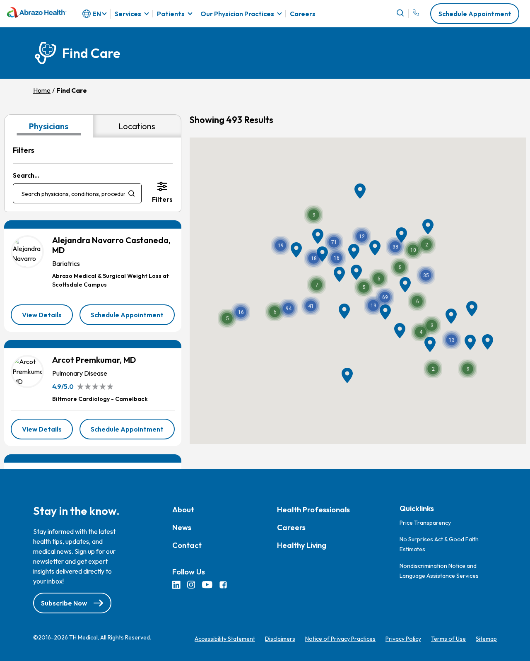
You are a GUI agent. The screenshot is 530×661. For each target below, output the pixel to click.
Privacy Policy (403, 638)
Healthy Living (301, 545)
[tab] (48, 126)
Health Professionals (313, 509)
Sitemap (486, 638)
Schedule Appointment (474, 14)
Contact (187, 545)
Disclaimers (280, 638)
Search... (26, 175)
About (183, 509)
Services (128, 13)
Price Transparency (425, 522)
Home (42, 90)
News (181, 527)
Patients (171, 13)
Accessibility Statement (225, 638)
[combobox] (77, 193)
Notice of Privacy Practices (340, 638)
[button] (395, 246)
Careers (303, 14)
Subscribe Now (64, 603)
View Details (47, 317)
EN (96, 14)
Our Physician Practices (237, 13)
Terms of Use (448, 638)
